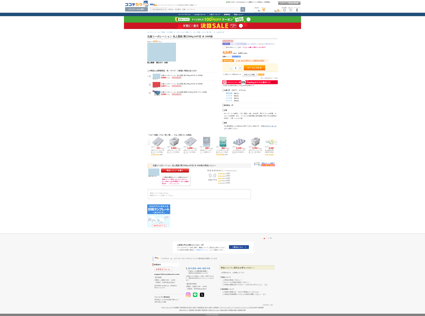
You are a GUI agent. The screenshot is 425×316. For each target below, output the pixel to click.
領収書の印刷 (232, 310)
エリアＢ (229, 98)
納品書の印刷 (242, 310)
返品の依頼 (223, 310)
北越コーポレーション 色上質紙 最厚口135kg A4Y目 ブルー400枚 (184, 92)
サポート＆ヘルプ (166, 307)
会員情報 (191, 310)
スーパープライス (184, 14)
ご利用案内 (266, 2)
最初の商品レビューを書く (234, 47)
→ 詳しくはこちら (173, 183)
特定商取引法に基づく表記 (188, 307)
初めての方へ (232, 2)
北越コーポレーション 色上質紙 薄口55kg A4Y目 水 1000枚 (182, 75)
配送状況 (204, 310)
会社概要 (176, 307)
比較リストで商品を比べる (233, 74)
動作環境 (261, 307)
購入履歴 (198, 310)
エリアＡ (229, 96)
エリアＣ (229, 100)
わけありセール (200, 14)
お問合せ (259, 2)
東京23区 (229, 93)
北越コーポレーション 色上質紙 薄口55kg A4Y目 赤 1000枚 (182, 84)
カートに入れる (254, 68)
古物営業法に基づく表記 (204, 307)
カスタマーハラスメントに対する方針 (245, 307)
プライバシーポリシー (226, 307)
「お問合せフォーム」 (202, 250)
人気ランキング (214, 14)
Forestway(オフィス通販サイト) (246, 2)
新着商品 (227, 14)
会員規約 (215, 307)
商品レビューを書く (175, 170)
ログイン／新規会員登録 (289, 3)
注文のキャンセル (214, 310)
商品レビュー (238, 14)
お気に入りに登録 (249, 74)
